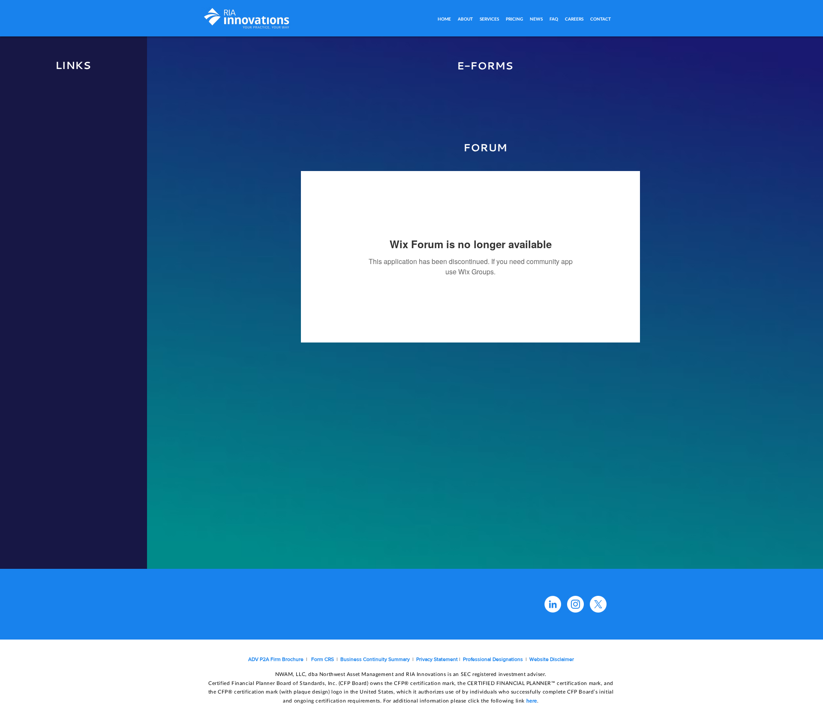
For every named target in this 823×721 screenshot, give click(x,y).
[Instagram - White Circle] (575, 604)
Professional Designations (493, 659)
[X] (598, 604)
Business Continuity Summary (374, 659)
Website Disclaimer (551, 659)
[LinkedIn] (552, 604)
